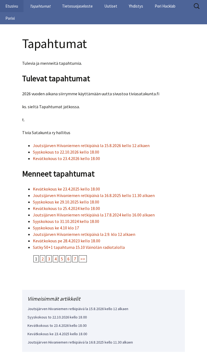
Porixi (10, 18)
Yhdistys (136, 6)
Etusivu (11, 6)
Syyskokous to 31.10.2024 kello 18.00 (66, 221)
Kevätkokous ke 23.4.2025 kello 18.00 (66, 189)
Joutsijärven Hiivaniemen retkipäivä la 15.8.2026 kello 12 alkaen (91, 145)
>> (82, 259)
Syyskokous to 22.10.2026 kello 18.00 (66, 152)
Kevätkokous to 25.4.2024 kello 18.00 (66, 208)
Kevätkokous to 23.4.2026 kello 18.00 (66, 158)
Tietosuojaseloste (77, 6)
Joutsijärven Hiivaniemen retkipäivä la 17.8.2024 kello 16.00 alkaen (94, 215)
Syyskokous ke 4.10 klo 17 (56, 227)
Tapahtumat (40, 6)
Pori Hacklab (165, 6)
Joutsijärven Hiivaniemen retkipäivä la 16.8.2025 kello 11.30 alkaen (94, 195)
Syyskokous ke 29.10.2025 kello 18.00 (66, 202)
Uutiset (110, 6)
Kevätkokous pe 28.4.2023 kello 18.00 (66, 240)
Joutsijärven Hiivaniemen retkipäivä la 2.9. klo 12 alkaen (84, 234)
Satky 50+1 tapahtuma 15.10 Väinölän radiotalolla (79, 247)
